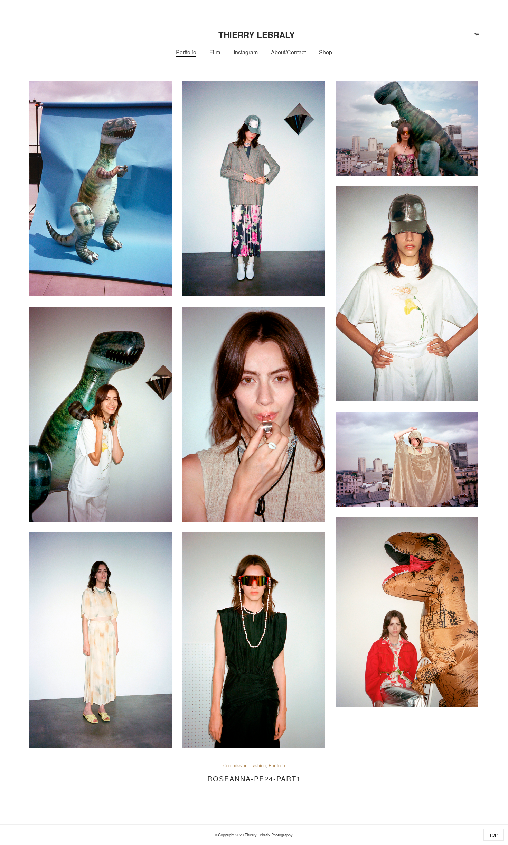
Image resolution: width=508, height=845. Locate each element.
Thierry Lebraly (256, 34)
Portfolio (277, 765)
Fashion (258, 765)
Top (493, 835)
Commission (235, 765)
